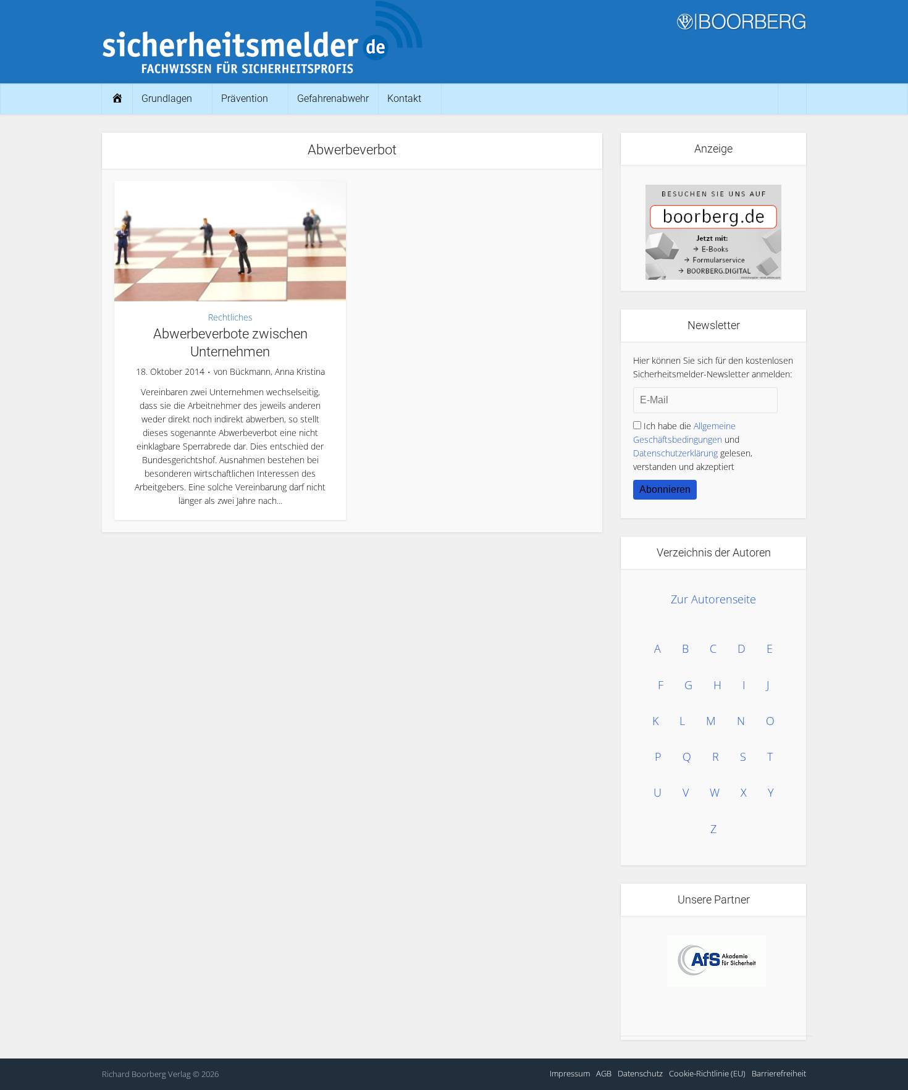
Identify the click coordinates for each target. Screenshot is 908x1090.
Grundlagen (166, 98)
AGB (604, 1073)
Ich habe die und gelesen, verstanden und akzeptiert (692, 446)
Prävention (244, 98)
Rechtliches (230, 317)
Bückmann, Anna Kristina (277, 371)
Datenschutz (640, 1073)
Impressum (570, 1073)
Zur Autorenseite (713, 599)
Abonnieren (665, 489)
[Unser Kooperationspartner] (716, 961)
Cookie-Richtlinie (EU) (707, 1073)
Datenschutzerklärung (675, 453)
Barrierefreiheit (779, 1073)
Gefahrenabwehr (333, 98)
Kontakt (404, 98)
